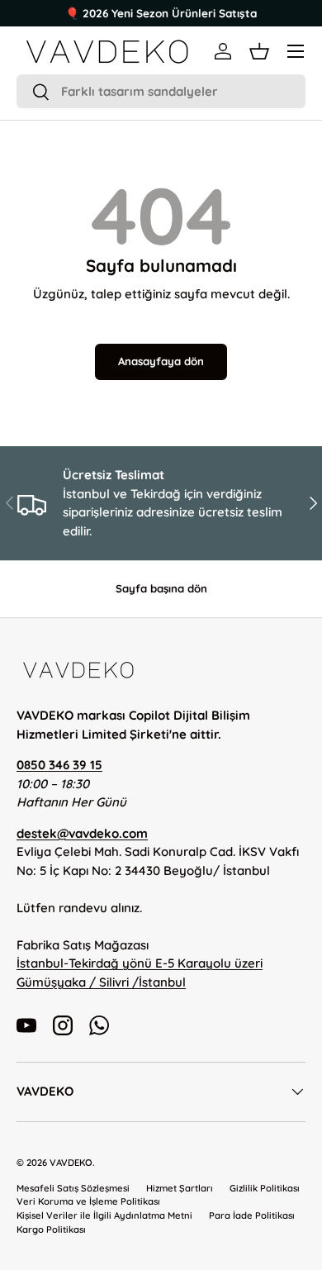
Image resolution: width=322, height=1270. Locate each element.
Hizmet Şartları (179, 1188)
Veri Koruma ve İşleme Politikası (88, 1201)
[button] (259, 51)
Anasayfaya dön (161, 361)
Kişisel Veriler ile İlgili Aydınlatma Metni (104, 1215)
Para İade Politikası (252, 1215)
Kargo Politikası (51, 1229)
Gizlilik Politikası (265, 1188)
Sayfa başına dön (161, 588)
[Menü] (295, 51)
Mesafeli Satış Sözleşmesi (73, 1188)
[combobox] (161, 91)
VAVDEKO (71, 1162)
